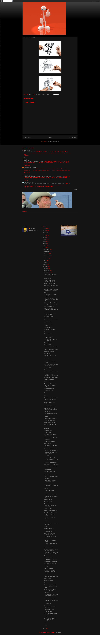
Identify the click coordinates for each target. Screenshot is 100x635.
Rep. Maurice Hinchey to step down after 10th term (50, 415)
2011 (44, 628)
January (46, 273)
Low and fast (47, 411)
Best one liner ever (49, 306)
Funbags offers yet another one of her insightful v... (49, 530)
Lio (45, 623)
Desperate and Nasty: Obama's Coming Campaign (49, 619)
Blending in (47, 428)
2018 (44, 239)
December (47, 249)
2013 (44, 245)
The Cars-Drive (48, 430)
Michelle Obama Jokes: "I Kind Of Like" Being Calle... (50, 591)
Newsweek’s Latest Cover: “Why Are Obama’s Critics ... (51, 459)
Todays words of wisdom (50, 561)
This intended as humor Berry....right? (50, 435)
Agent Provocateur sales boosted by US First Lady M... (51, 299)
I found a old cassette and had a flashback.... (51, 549)
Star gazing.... (47, 322)
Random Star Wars (49, 490)
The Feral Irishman (26, 159)
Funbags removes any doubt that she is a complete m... (51, 575)
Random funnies (48, 508)
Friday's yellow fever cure (51, 347)
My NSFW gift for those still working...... (50, 453)
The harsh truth (48, 334)
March (46, 268)
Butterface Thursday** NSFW (50, 361)
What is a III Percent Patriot (49, 518)
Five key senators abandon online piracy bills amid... (51, 449)
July (45, 260)
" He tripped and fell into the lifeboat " (50, 446)
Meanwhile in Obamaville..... (51, 349)
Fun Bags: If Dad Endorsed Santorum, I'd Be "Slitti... (51, 558)
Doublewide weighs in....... (50, 418)
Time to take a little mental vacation (49, 472)
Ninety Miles (27, 150)
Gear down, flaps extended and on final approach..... (51, 289)
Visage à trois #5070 (29, 151)
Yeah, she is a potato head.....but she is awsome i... (51, 485)
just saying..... (47, 353)
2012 (44, 247)
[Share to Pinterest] (58, 94)
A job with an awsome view (51, 320)
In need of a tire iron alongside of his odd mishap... (49, 572)
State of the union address (51, 377)
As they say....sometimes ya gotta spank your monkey (51, 475)
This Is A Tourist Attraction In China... (34, 161)
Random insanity (48, 568)
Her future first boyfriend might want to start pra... (51, 595)
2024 (44, 233)
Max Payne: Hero (48, 547)
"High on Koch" (47, 501)
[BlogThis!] (54, 94)
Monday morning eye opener (49, 403)
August (46, 258)
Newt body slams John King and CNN (51, 438)
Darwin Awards (48, 327)
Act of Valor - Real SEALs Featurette (49, 280)
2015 (44, 241)
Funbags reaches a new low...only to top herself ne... (51, 496)
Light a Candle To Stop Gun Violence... (51, 523)
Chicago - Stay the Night (50, 462)
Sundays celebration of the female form (51, 313)
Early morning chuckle (50, 406)
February (47, 270)
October (46, 254)
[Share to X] (56, 94)
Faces (45, 393)
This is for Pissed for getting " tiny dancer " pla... (50, 385)
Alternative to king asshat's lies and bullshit (51, 374)
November (47, 251)
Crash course (47, 278)
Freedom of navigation (50, 420)
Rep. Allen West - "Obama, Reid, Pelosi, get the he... (51, 303)
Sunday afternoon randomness (49, 317)
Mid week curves (48, 580)
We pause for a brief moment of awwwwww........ (51, 408)
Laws (45, 526)
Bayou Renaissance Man (30, 167)
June (45, 262)
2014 (44, 243)
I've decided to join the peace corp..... (50, 356)
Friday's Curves (48, 432)
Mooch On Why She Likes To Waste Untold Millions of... (51, 466)
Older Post (73, 137)
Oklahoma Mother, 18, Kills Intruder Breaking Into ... (51, 553)
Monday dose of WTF (49, 283)
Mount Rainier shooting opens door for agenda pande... (50, 615)
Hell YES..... (47, 456)
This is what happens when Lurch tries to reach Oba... (51, 399)
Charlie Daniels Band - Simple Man (50, 606)
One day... (46, 521)
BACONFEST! (47, 345)
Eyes (45, 556)
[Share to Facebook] (57, 94)
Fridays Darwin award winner (50, 537)
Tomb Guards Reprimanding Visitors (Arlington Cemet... (51, 514)
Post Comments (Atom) (53, 141)
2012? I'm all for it (49, 379)
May (45, 264)
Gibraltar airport (49, 351)
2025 (44, 231)
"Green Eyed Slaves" (49, 609)
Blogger (58, 632)
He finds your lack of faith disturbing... (51, 544)
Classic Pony (47, 469)
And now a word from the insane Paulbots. (51, 286)
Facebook (46, 478)
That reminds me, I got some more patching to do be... (51, 600)
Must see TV (47, 368)
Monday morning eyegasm (50, 510)
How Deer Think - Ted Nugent (49, 324)
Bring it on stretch (49, 370)
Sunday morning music (29, 168)
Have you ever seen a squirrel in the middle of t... (51, 310)
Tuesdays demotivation (50, 388)
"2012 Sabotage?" (48, 611)
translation (47, 359)
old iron (46, 488)
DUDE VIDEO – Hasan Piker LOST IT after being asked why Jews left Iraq (43, 176)
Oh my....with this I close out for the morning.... (50, 275)
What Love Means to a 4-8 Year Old (51, 295)
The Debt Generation (49, 329)
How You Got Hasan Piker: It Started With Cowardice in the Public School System (44, 183)
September (47, 256)
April (45, 266)
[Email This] (53, 94)
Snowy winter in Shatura (50, 422)
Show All (76, 189)
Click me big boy (48, 382)
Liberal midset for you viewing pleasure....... (50, 481)
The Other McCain (28, 182)
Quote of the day (48, 342)
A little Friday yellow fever (50, 540)
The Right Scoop (28, 175)
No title (46, 292)
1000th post (47, 578)
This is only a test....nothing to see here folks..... (51, 365)
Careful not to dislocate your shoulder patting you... (50, 586)
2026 (44, 228)
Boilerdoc (32, 228)
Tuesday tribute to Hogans (51, 372)
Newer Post (27, 137)
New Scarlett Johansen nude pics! (50, 425)
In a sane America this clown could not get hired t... (50, 565)
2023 (44, 235)
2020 (44, 237)
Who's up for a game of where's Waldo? (50, 534)
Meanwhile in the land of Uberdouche (50, 340)
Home (50, 137)
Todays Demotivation (49, 441)
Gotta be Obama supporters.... (48, 336)
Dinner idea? (47, 603)
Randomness (47, 443)
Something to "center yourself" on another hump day (50, 505)
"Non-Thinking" (48, 499)
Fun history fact (48, 390)
